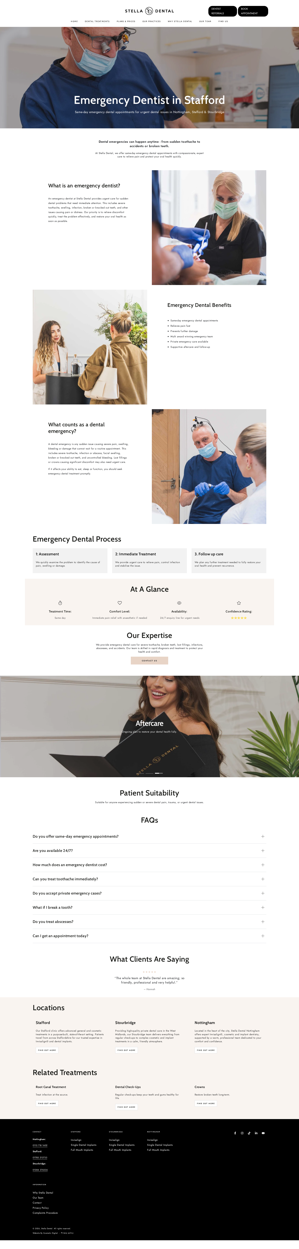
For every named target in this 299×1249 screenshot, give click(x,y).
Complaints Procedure (45, 1221)
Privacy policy (67, 1241)
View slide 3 (159, 771)
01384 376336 (40, 1178)
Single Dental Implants (83, 1153)
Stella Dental (46, 1237)
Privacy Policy (41, 1216)
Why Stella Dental (43, 1201)
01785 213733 (40, 1166)
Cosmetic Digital (50, 1242)
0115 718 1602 (40, 1154)
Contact (37, 1211)
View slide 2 (149, 771)
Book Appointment (249, 11)
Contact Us (149, 660)
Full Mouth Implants (82, 1158)
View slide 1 (140, 771)
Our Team (38, 1206)
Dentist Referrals (217, 11)
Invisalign (76, 1148)
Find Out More (47, 1059)
